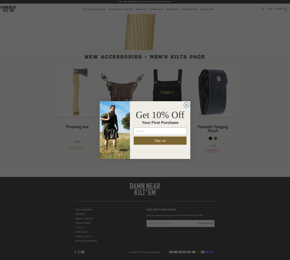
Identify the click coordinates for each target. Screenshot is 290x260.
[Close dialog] (186, 105)
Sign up (160, 140)
